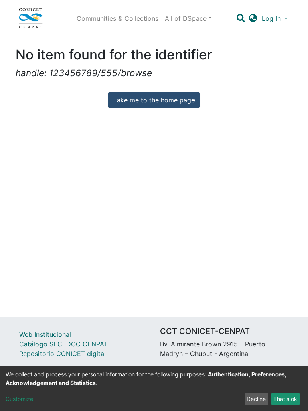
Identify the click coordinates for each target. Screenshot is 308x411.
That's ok (285, 398)
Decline (256, 398)
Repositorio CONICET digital (62, 354)
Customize (19, 398)
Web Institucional (45, 334)
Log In (272, 18)
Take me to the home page (154, 100)
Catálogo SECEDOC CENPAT (63, 344)
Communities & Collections (117, 18)
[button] (253, 18)
